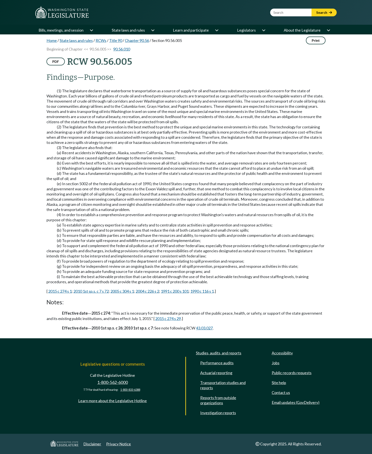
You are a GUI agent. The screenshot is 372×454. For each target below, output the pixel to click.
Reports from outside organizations (218, 400)
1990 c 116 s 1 (202, 291)
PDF (55, 61)
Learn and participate (191, 30)
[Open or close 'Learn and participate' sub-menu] (216, 30)
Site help (279, 382)
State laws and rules (128, 30)
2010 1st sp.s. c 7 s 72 (91, 291)
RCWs (101, 40)
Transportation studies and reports (223, 385)
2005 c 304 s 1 (122, 291)
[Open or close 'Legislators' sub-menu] (263, 30)
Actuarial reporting (216, 372)
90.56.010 (121, 49)
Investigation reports (218, 412)
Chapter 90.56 (137, 40)
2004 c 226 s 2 (147, 291)
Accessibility (282, 353)
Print (316, 40)
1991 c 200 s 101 (175, 291)
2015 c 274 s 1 (60, 291)
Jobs (275, 362)
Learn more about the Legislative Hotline (112, 400)
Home (51, 40)
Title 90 (115, 40)
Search (322, 12)
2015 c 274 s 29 (168, 318)
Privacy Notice (118, 444)
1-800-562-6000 (112, 382)
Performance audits (217, 362)
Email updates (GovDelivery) (295, 402)
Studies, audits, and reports (218, 353)
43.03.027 (204, 328)
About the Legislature (302, 30)
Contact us (281, 392)
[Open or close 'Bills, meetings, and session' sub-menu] (91, 30)
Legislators (246, 30)
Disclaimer (92, 444)
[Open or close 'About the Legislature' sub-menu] (328, 30)
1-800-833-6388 (130, 389)
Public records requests (292, 372)
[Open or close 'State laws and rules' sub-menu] (153, 30)
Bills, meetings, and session (61, 30)
